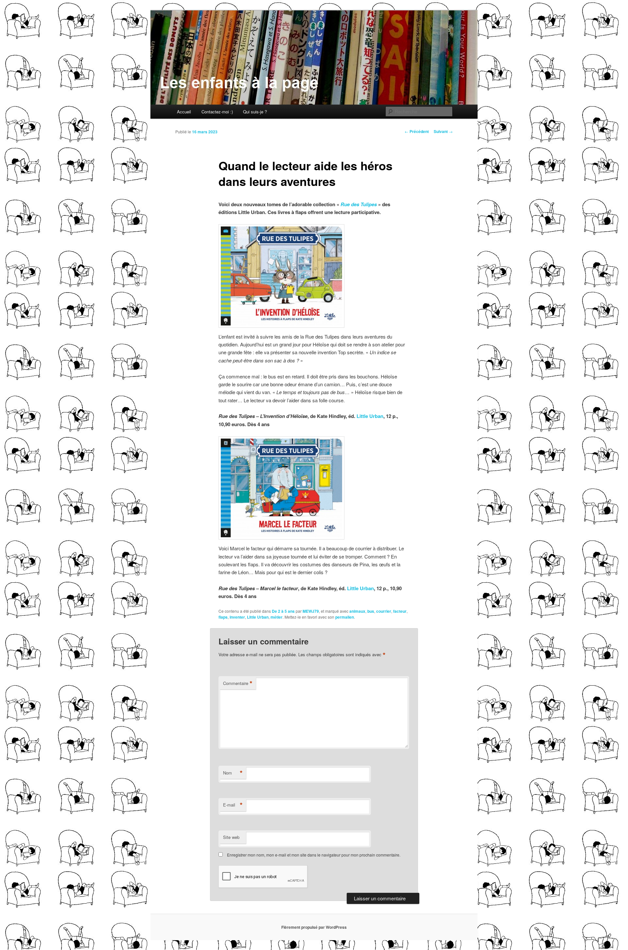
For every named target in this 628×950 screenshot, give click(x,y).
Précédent (417, 131)
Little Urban (370, 416)
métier (276, 617)
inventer (237, 617)
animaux (357, 611)
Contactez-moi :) (217, 111)
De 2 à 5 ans (283, 611)
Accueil (184, 111)
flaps (223, 617)
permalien (344, 617)
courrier (383, 611)
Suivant (443, 131)
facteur (400, 611)
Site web (231, 837)
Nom (233, 773)
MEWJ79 (311, 611)
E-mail (233, 805)
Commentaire (238, 683)
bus (370, 611)
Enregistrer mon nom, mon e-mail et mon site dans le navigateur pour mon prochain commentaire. (313, 855)
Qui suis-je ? (255, 111)
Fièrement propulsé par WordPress (314, 927)
